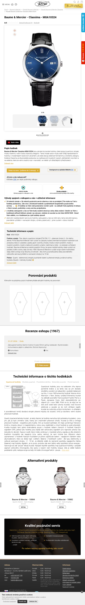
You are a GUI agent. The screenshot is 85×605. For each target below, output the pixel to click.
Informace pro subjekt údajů (72, 582)
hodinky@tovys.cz (16, 580)
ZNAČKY (16, 4)
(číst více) (65, 450)
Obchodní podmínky (69, 571)
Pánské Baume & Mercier (31, 10)
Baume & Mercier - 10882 (61, 499)
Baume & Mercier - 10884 (23, 499)
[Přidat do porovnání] (14, 30)
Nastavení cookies (68, 587)
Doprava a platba (68, 578)
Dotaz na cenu (22, 170)
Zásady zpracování (69, 580)
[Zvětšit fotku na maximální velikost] (14, 34)
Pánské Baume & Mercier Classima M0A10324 (21, 11)
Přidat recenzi (43, 365)
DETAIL (23, 507)
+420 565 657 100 (16, 575)
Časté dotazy (67, 568)
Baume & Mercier (15, 10)
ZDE (72, 170)
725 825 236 (15, 578)
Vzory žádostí (67, 585)
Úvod (6, 10)
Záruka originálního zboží (71, 575)
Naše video (15, 142)
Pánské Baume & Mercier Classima (52, 10)
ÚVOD (12, 4)
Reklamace (66, 573)
